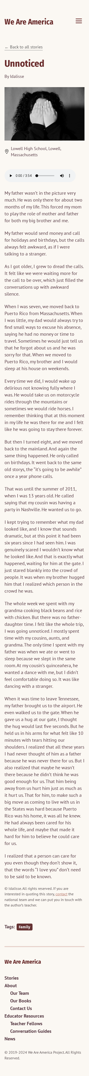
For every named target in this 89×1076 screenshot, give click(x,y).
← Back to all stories (24, 47)
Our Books (20, 1000)
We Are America (29, 21)
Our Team (19, 993)
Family (24, 927)
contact (61, 894)
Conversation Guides (30, 1031)
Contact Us (21, 1008)
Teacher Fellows (26, 1023)
